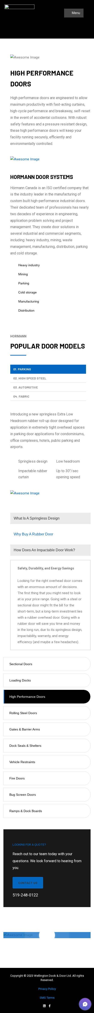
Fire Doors (17, 778)
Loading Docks (20, 680)
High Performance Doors (27, 696)
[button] (85, 1004)
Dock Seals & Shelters (25, 745)
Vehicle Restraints (22, 762)
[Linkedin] (44, 1005)
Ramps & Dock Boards (25, 811)
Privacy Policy (47, 989)
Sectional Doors (20, 664)
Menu (75, 13)
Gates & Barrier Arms (24, 729)
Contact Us (27, 883)
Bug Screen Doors (22, 794)
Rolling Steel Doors (23, 713)
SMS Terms (47, 997)
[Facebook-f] (49, 1005)
